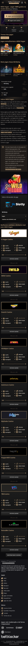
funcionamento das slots (13, 169)
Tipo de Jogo (4, 93)
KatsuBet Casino (7, 530)
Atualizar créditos (14, 30)
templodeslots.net (14, 644)
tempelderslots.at (10, 641)
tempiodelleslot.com (19, 642)
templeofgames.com (21, 641)
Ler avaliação (21, 30)
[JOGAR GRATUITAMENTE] (6, 47)
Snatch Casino (6, 312)
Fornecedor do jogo (6, 81)
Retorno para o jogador (7, 87)
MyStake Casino (7, 421)
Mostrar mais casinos (14, 555)
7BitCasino (5, 494)
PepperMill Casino (8, 458)
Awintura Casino (7, 385)
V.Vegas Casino (7, 239)
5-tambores (4, 38)
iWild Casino (6, 276)
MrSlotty (3, 104)
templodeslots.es (8, 642)
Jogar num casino (6, 132)
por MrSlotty (14, 9)
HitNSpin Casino (7, 349)
